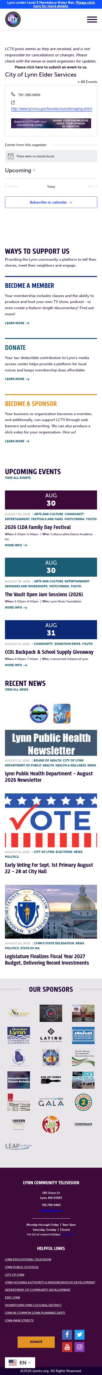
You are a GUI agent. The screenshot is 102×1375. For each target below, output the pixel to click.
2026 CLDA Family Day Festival (38, 527)
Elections (64, 852)
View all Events (18, 478)
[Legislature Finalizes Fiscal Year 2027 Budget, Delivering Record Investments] (51, 912)
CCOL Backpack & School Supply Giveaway (49, 652)
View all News (16, 689)
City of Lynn (73, 760)
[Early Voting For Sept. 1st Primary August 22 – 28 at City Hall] (51, 820)
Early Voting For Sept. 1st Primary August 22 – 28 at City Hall (49, 868)
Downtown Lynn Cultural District (33, 1305)
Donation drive (67, 644)
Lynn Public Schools (22, 1267)
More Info (16, 545)
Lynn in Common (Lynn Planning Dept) (35, 1312)
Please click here (29, 67)
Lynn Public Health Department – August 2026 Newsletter (49, 776)
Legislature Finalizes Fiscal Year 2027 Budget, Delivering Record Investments (47, 959)
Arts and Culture (48, 514)
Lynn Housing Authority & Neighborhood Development (50, 1282)
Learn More (17, 323)
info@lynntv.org (51, 1210)
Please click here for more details (64, 4)
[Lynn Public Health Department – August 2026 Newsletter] (51, 729)
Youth (91, 519)
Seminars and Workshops (26, 586)
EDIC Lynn (12, 1297)
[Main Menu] (92, 20)
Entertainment (17, 519)
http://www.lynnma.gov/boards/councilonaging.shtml (51, 108)
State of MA (30, 948)
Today (51, 187)
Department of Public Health (29, 765)
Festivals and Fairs (47, 519)
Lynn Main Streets (19, 1320)
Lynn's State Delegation (54, 943)
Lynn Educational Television (28, 1259)
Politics (12, 857)
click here (68, 1234)
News (91, 765)
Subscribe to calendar (48, 202)
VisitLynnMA (74, 519)
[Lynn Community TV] (13, 20)
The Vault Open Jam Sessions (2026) (44, 594)
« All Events (87, 82)
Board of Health (47, 760)
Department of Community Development (38, 1289)
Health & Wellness (70, 765)
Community (74, 514)
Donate (36, 1342)
